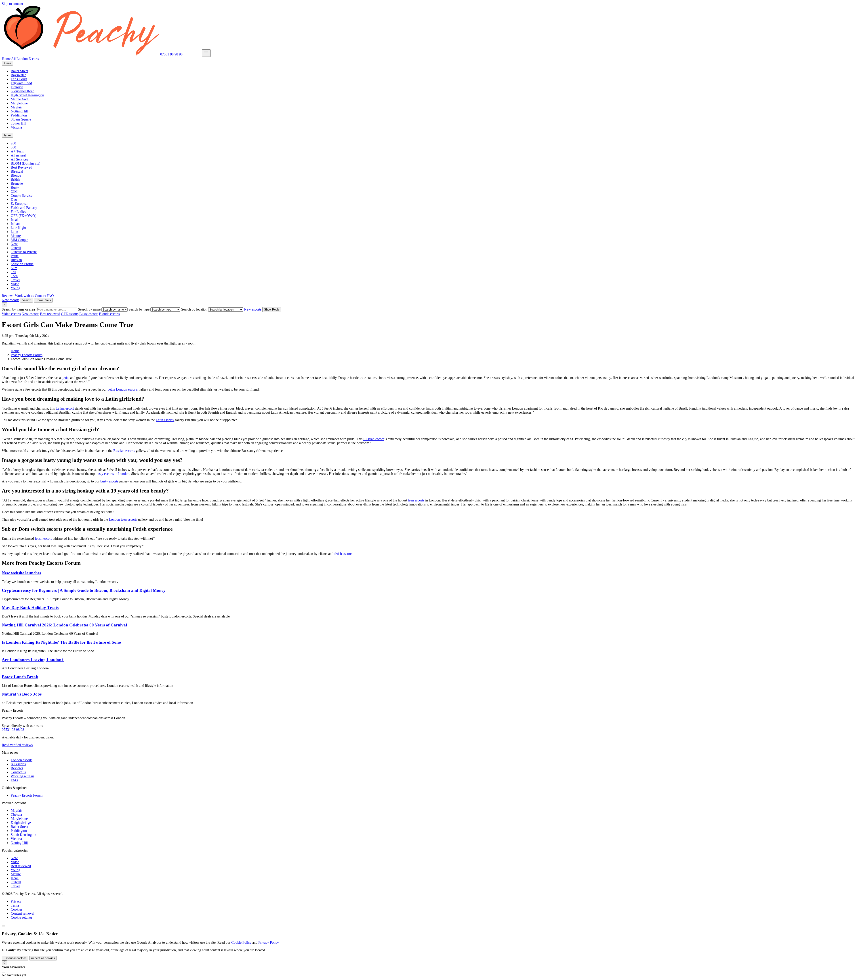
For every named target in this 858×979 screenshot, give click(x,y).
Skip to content (12, 4)
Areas (7, 63)
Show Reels (43, 300)
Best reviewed (50, 314)
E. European (19, 203)
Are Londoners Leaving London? (33, 659)
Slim (14, 268)
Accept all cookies (43, 958)
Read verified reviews (17, 745)
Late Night (18, 228)
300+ (14, 147)
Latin (14, 232)
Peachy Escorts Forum (26, 795)
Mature (16, 236)
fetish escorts (343, 554)
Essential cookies (15, 958)
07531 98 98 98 (171, 54)
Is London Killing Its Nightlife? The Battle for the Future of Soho (61, 642)
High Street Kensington (27, 95)
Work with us (24, 296)
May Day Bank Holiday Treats (30, 607)
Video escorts (11, 314)
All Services (19, 159)
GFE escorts (69, 314)
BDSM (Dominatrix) (25, 163)
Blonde (16, 175)
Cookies (16, 909)
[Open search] (3, 926)
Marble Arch (20, 99)
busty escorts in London (112, 474)
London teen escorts (123, 519)
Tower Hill (18, 123)
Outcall (16, 248)
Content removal (22, 913)
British (15, 179)
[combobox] (56, 309)
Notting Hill (19, 111)
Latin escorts (165, 420)
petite (65, 378)
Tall (13, 272)
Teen (14, 276)
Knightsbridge (21, 823)
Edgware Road (21, 83)
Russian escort (373, 439)
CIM (14, 191)
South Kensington (23, 835)
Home (6, 59)
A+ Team (17, 151)
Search (26, 300)
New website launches (21, 573)
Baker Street (19, 71)
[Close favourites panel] (3, 972)
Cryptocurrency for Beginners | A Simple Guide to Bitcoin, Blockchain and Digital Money (84, 590)
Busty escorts (88, 314)
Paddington (19, 115)
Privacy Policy (268, 942)
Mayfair (16, 107)
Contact (40, 296)
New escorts (10, 300)
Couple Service (21, 195)
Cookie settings (21, 917)
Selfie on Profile (22, 264)
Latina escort (65, 408)
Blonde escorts (109, 314)
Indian (15, 224)
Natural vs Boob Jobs (22, 694)
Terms (15, 905)
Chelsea (16, 814)
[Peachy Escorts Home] (80, 54)
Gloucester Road (22, 91)
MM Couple (19, 240)
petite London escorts (122, 389)
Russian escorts (124, 450)
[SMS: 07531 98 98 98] (192, 54)
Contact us (18, 772)
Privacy (16, 901)
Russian (16, 260)
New (14, 244)
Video (15, 284)
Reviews (8, 296)
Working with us (22, 776)
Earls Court (19, 79)
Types (7, 135)
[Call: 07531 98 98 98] (186, 54)
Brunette (17, 183)
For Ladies (18, 212)
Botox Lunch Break (20, 677)
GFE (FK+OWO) (23, 216)
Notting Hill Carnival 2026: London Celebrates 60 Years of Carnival (64, 625)
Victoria (16, 127)
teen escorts (416, 500)
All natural (18, 155)
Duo (14, 199)
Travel (15, 280)
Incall (15, 220)
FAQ (50, 296)
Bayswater (18, 75)
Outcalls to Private (24, 252)
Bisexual (17, 171)
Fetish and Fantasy (24, 207)
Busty (15, 187)
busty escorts (109, 481)
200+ (14, 143)
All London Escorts (25, 59)
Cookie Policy (241, 942)
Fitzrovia (17, 87)
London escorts (21, 760)
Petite (15, 256)
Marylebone (19, 103)
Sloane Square (21, 119)
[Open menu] (206, 53)
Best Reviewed (21, 167)
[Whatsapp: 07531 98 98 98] (198, 54)
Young (15, 288)
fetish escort (43, 538)
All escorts (18, 764)
